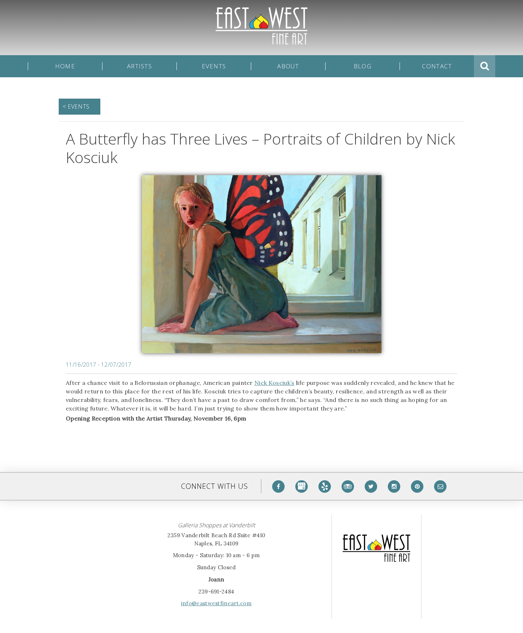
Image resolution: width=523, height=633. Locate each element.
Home (65, 66)
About (288, 66)
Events (214, 66)
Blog (362, 66)
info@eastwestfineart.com (216, 603)
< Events (76, 106)
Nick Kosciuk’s (274, 382)
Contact (437, 66)
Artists (139, 66)
